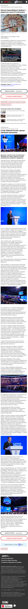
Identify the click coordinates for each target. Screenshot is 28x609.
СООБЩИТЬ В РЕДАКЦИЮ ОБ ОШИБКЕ (11, 562)
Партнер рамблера (13, 602)
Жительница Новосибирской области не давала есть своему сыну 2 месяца (15, 116)
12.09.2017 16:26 (4, 5)
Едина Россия (4, 152)
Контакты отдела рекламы (9, 560)
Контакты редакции (7, 558)
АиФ (2, 34)
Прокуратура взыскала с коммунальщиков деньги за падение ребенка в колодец (16, 120)
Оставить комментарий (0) (14, 96)
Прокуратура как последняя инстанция (11, 85)
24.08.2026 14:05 (4, 127)
